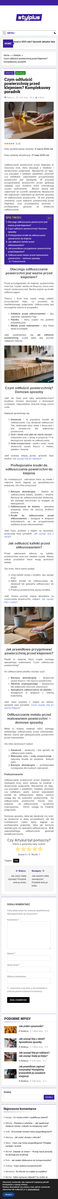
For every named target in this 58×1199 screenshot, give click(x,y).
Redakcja (20, 73)
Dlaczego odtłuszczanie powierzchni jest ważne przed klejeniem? (27, 224)
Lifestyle (9, 73)
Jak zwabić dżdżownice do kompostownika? (31, 1160)
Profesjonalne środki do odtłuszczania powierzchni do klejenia (26, 237)
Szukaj (7, 1092)
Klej (16, 860)
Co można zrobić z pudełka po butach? (30, 1117)
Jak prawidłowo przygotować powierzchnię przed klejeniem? (29, 250)
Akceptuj (8, 1194)
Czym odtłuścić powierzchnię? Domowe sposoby (27, 230)
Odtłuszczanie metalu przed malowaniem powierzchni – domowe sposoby (28, 257)
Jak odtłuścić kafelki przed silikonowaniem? (21, 243)
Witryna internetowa (16, 976)
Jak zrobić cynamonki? (31, 1026)
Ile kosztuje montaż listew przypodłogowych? (31, 1131)
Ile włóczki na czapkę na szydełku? (31, 1171)
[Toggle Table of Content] (48, 218)
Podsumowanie (18, 261)
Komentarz (13, 919)
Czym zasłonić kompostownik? (28, 1166)
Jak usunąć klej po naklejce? (27, 458)
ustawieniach (33, 1189)
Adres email (13, 965)
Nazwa (11, 953)
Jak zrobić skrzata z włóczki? (27, 1137)
